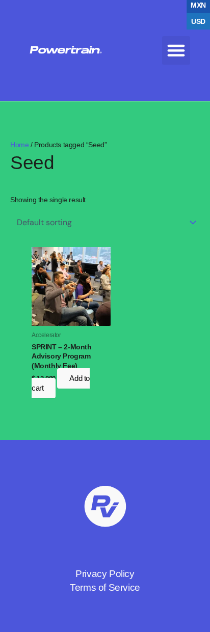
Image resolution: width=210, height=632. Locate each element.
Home (19, 145)
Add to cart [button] (61, 383)
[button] (176, 50)
